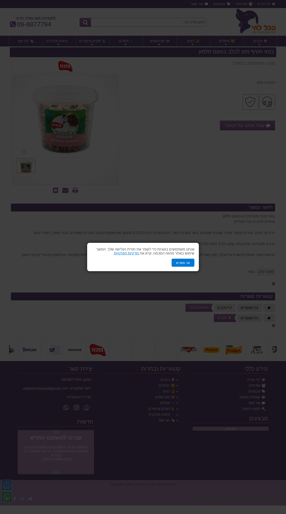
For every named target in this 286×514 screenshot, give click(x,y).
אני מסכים (183, 262)
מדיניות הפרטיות (126, 253)
